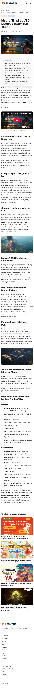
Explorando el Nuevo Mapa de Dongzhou (17, 63)
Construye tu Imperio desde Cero (15, 68)
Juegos (4, 658)
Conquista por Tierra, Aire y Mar (14, 66)
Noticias (4, 641)
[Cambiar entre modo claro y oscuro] (26, 3)
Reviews (4, 655)
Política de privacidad (8, 669)
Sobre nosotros (6, 666)
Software (4, 647)
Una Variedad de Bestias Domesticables (17, 73)
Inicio (2, 10)
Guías (3, 644)
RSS (3, 672)
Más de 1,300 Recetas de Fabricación (16, 70)
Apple (3, 653)
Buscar (4, 674)
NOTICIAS (11, 16)
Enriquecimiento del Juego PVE (14, 75)
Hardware (4, 650)
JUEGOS (7, 10)
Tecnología (5, 638)
